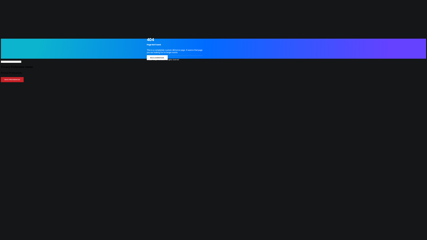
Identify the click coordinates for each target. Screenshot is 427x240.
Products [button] (9, 18)
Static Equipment (15, 23)
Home (7, 13)
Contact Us (10, 28)
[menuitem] (215, 12)
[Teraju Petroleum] (213, 5)
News (7, 26)
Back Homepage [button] (157, 58)
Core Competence (12, 15)
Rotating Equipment (16, 20)
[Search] (11, 62)
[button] (8, 32)
